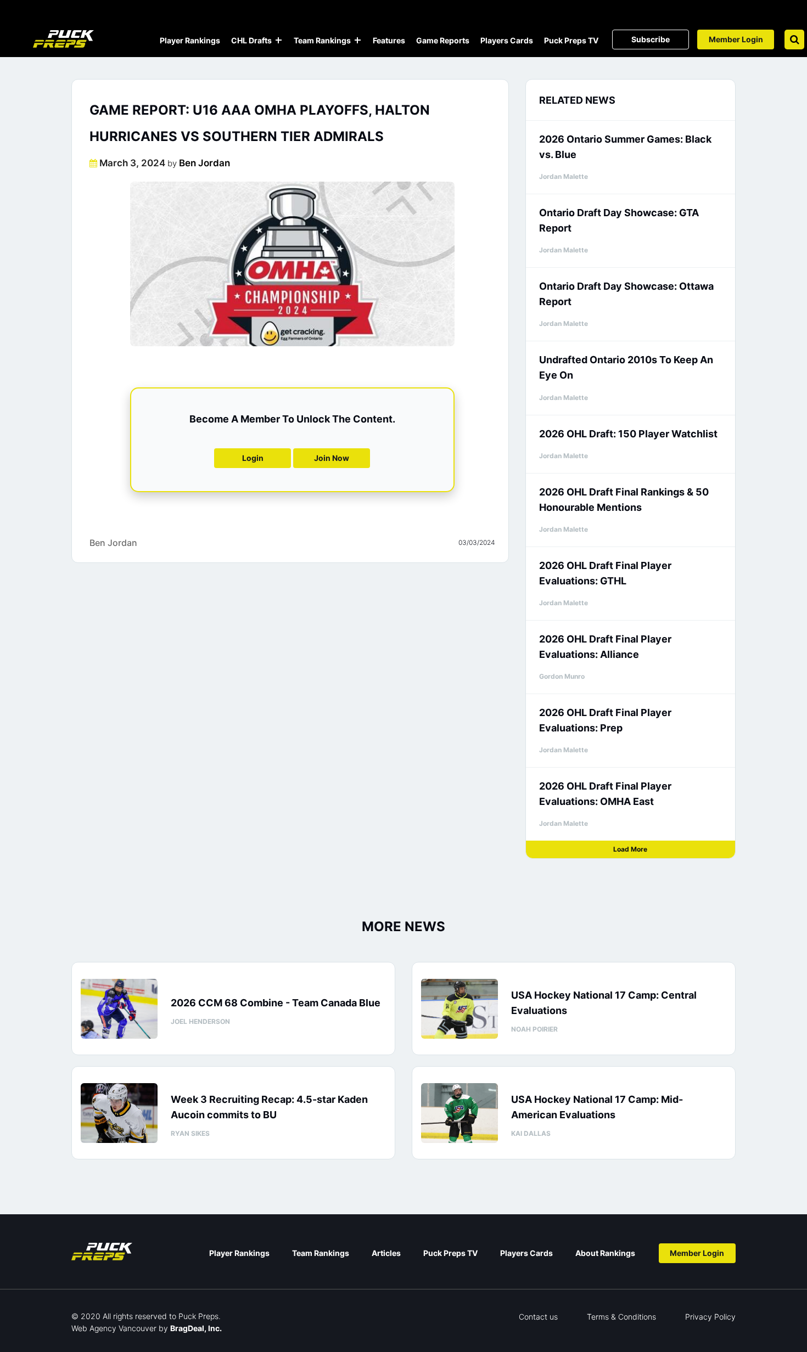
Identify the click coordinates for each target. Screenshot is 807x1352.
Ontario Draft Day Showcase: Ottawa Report (626, 293)
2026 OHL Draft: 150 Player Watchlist (628, 434)
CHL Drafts (251, 40)
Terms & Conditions (621, 1316)
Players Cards (506, 40)
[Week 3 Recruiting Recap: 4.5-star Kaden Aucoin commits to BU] (119, 1113)
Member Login (736, 39)
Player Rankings (190, 40)
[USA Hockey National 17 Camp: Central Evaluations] (459, 1009)
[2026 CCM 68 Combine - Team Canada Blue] (119, 1009)
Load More (630, 849)
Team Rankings (322, 40)
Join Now (331, 458)
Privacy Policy (710, 1316)
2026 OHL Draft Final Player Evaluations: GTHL (605, 573)
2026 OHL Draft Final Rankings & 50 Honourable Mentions (624, 499)
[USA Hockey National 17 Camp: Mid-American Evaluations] (459, 1113)
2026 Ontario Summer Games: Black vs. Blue (625, 146)
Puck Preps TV (571, 40)
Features (389, 40)
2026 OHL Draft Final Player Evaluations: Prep (605, 720)
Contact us (538, 1316)
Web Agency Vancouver (113, 1328)
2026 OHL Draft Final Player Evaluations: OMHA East (605, 793)
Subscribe (650, 39)
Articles (386, 1253)
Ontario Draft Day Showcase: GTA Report (619, 220)
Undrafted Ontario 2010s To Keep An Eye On (626, 367)
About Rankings (605, 1253)
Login (253, 458)
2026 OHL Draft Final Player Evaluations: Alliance (605, 646)
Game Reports (442, 40)
